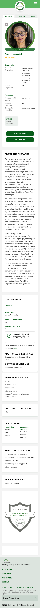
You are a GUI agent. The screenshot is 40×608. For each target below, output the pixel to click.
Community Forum (23, 16)
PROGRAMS (7, 578)
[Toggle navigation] (35, 3)
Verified (11, 57)
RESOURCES (7, 570)
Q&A (33, 16)
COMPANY (6, 574)
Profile (8, 16)
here (15, 348)
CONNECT (6, 582)
